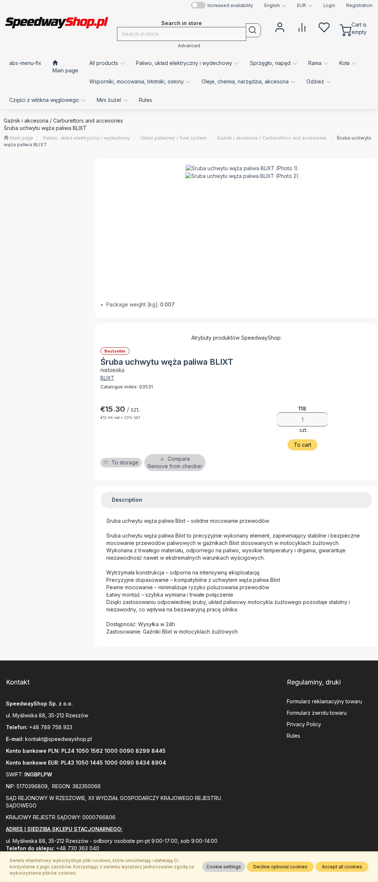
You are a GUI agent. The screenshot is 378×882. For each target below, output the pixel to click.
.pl (89, 739)
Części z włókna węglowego (44, 100)
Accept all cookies (342, 866)
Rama (315, 63)
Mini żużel (110, 100)
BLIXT (107, 378)
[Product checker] (302, 26)
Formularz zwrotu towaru (317, 713)
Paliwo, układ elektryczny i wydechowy (185, 63)
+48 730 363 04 (76, 848)
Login (329, 5)
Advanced (189, 45)
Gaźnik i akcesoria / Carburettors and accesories (272, 138)
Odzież (316, 81)
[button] (275, 5)
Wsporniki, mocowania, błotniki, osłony (137, 81)
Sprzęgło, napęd (271, 63)
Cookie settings (223, 866)
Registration (359, 5)
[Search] (253, 30)
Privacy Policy (304, 724)
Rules (293, 735)
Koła (345, 63)
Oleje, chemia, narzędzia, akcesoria (246, 81)
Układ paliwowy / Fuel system (173, 138)
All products (104, 63)
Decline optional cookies (280, 866)
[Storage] (324, 26)
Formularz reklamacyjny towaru (324, 701)
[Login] (280, 26)
